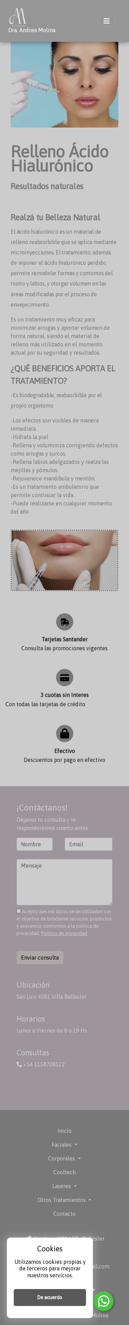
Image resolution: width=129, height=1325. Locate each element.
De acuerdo (49, 1297)
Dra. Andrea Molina (31, 30)
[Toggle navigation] (106, 21)
